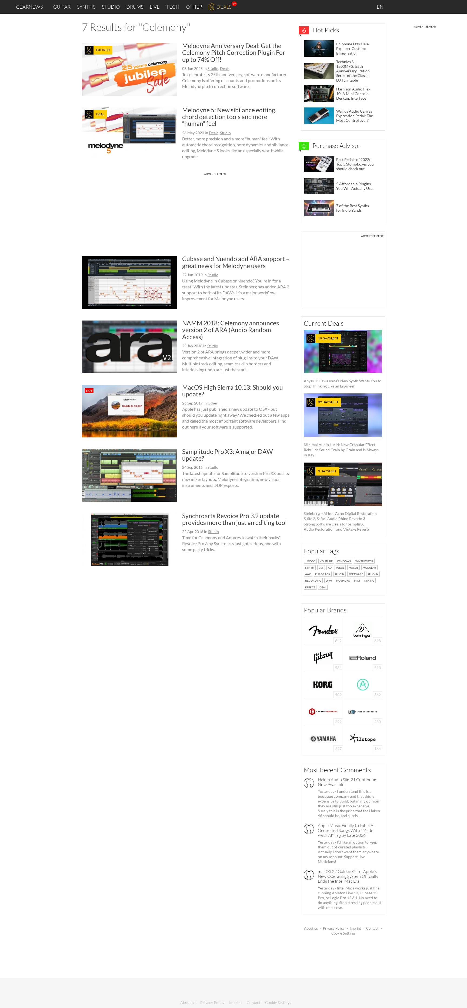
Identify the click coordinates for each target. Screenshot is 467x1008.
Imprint (355, 928)
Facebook (420, 7)
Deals (223, 7)
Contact (372, 928)
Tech (172, 7)
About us (311, 928)
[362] (363, 684)
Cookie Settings (343, 933)
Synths (86, 7)
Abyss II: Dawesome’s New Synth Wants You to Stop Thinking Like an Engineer (342, 362)
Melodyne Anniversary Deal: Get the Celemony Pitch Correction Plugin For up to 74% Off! (233, 52)
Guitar (62, 7)
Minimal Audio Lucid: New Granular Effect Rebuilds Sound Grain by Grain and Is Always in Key (341, 428)
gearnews (29, 7)
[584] (323, 657)
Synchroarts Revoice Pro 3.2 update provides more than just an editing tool (234, 519)
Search (459, 7)
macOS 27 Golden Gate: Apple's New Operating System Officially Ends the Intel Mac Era (348, 876)
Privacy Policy (334, 928)
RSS (445, 7)
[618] (362, 630)
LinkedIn (397, 6)
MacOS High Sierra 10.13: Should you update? (232, 390)
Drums (134, 7)
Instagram (409, 6)
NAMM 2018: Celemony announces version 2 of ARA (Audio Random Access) (230, 330)
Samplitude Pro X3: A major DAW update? (227, 455)
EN (380, 7)
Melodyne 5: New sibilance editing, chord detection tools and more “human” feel (229, 116)
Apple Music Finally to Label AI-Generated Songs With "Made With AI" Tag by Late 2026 (347, 830)
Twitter (432, 6)
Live (155, 7)
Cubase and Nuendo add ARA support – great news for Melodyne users (235, 262)
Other (194, 7)
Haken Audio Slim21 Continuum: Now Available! (348, 782)
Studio (111, 7)
